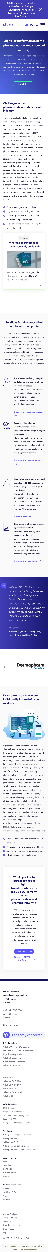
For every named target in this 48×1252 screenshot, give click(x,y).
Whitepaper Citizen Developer (16, 1145)
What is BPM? (9, 1077)
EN (26, 25)
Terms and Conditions (12, 1217)
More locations (10, 1025)
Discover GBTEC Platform (22, 959)
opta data (7, 1165)
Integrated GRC (10, 1119)
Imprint (6, 1232)
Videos (6, 1195)
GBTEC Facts (8, 1221)
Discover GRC (21, 516)
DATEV (6, 1176)
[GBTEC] (8, 24)
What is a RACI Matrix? (13, 1081)
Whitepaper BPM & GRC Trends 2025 (19, 1149)
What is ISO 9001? (11, 1065)
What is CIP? (9, 1096)
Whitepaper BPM (10, 1138)
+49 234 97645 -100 (12, 1010)
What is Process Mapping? (14, 1057)
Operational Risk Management (16, 1115)
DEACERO (8, 1168)
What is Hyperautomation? (14, 1061)
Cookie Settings (10, 1214)
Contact (6, 1017)
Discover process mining (26, 561)
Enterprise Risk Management (15, 1111)
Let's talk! (21, 83)
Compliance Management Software (18, 1122)
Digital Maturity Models (13, 1054)
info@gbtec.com (10, 1013)
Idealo (6, 1161)
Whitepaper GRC (10, 1142)
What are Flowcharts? (12, 1092)
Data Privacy (8, 1228)
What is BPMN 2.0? (12, 1084)
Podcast (6, 1199)
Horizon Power (9, 1172)
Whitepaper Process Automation (17, 1134)
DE (31, 25)
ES (37, 25)
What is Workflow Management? (17, 1046)
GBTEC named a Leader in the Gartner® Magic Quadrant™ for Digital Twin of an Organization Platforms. (21, 9)
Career (6, 1188)
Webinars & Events (11, 1192)
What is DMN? (9, 1088)
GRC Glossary (9, 1107)
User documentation (11, 1225)
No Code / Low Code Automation (18, 1050)
